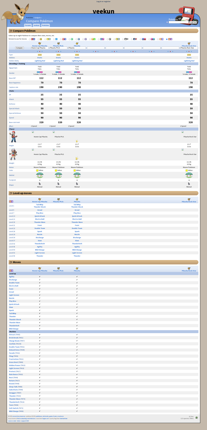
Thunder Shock (40, 207)
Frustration (13, 359)
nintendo (46, 416)
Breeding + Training (17, 64)
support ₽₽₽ (25, 421)
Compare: (19, 48)
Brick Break (13, 338)
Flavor (11, 129)
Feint (40, 225)
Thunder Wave (39, 222)
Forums (28, 25)
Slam (40, 241)
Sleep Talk (13, 387)
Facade (12, 353)
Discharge (40, 237)
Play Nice (39, 213)
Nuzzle (39, 234)
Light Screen (40, 253)
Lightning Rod (40, 61)
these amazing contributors (26, 418)
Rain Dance (13, 374)
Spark (39, 231)
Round (11, 384)
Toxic (11, 405)
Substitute (13, 390)
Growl (39, 210)
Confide (12, 344)
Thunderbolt (40, 244)
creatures (60, 416)
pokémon (39, 416)
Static (39, 58)
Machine (12, 332)
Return (12, 381)
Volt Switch (13, 408)
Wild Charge (39, 250)
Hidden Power (14, 365)
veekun (103, 11)
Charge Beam (14, 341)
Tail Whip (39, 205)
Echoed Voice (14, 350)
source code (12, 421)
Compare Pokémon (24, 30)
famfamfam (63, 418)
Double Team (40, 228)
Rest (11, 377)
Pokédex (29, 18)
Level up (12, 274)
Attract (12, 335)
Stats (11, 91)
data (18, 421)
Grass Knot (13, 362)
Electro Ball (39, 219)
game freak (53, 416)
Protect (12, 371)
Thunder (39, 256)
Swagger (12, 393)
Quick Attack (40, 216)
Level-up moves (22, 193)
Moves (17, 262)
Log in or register (103, 1)
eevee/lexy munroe (18, 416)
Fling (11, 356)
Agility (39, 247)
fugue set (45, 418)
